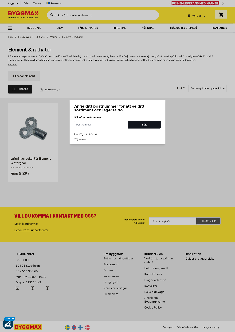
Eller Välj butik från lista (86, 134)
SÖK (144, 124)
